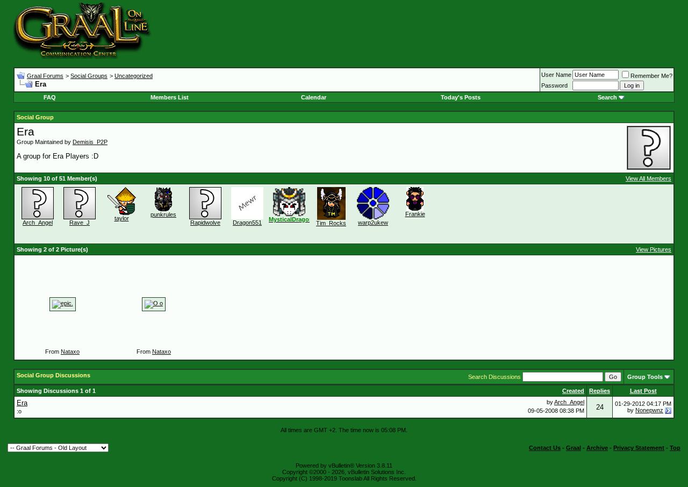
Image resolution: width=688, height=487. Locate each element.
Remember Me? (651, 76)
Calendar (313, 97)
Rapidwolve (205, 222)
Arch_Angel (38, 222)
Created (573, 391)
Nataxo (70, 351)
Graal (573, 448)
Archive (597, 448)
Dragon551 (247, 222)
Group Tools (645, 377)
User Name (556, 74)
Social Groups (89, 76)
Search (607, 97)
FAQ (50, 97)
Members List (169, 97)
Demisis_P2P (90, 142)
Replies (599, 391)
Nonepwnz (649, 410)
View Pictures (653, 249)
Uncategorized (133, 76)
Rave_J (79, 222)
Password (554, 85)
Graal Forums (45, 76)
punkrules (163, 214)
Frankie (415, 214)
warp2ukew (373, 222)
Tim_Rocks (331, 223)
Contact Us (545, 448)
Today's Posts (461, 97)
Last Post (643, 391)
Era (22, 403)
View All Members (648, 178)
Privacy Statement (638, 448)
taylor (121, 218)
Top (675, 448)
